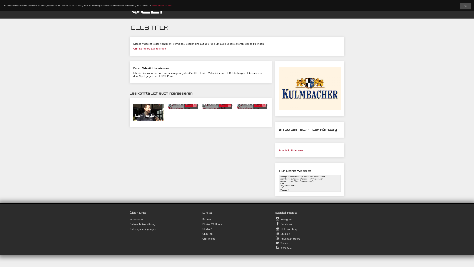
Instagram (286, 219)
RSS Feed (286, 248)
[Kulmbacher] (310, 109)
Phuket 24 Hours (212, 224)
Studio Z (207, 229)
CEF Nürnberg (289, 229)
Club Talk (207, 233)
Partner (206, 219)
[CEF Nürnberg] (149, 12)
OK (465, 6)
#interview (297, 150)
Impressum (136, 219)
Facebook (286, 224)
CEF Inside (144, 115)
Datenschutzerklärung (142, 224)
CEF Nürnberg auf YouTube (149, 48)
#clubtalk (284, 150)
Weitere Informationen (161, 5)
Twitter (284, 243)
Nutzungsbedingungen (143, 229)
